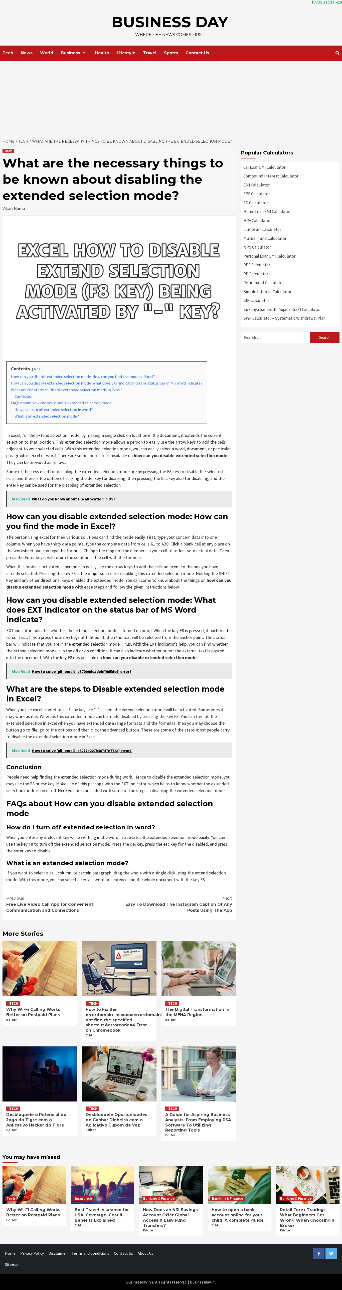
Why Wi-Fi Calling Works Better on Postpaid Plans (33, 1012)
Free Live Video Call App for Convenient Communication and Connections (49, 904)
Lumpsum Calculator (262, 229)
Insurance (83, 1198)
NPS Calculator (257, 247)
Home (10, 1253)
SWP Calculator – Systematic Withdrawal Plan (284, 318)
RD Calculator (255, 274)
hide (37, 369)
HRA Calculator (257, 220)
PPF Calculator (256, 265)
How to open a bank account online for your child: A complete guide (238, 1215)
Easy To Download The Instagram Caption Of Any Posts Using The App (178, 904)
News (27, 53)
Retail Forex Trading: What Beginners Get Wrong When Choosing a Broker (307, 1217)
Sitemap (12, 1264)
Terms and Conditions (90, 1253)
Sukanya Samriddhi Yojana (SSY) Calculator (282, 309)
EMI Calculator (256, 185)
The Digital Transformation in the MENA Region (197, 1012)
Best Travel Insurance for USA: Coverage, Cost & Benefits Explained (102, 1215)
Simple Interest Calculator (267, 291)
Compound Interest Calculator (270, 176)
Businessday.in (202, 1281)
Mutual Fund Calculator (264, 238)
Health (102, 53)
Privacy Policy (32, 1253)
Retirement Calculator (263, 282)
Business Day (169, 22)
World (46, 53)
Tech (8, 53)
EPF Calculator (256, 194)
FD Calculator (255, 203)
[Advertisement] (171, 98)
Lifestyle (126, 53)
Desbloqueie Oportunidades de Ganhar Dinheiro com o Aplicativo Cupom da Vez (116, 1120)
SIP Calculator (256, 300)
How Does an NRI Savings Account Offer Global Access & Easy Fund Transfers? (170, 1217)
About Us (145, 1253)
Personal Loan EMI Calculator (269, 256)
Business (70, 53)
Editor (11, 1020)
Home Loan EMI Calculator (267, 211)
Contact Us (197, 53)
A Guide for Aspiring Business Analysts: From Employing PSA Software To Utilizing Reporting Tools (198, 1122)
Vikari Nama (14, 208)
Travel (149, 53)
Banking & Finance (159, 1198)
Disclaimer (58, 1253)
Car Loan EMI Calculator (264, 167)
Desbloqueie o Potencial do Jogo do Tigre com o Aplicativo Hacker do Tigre (36, 1120)
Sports (171, 53)
